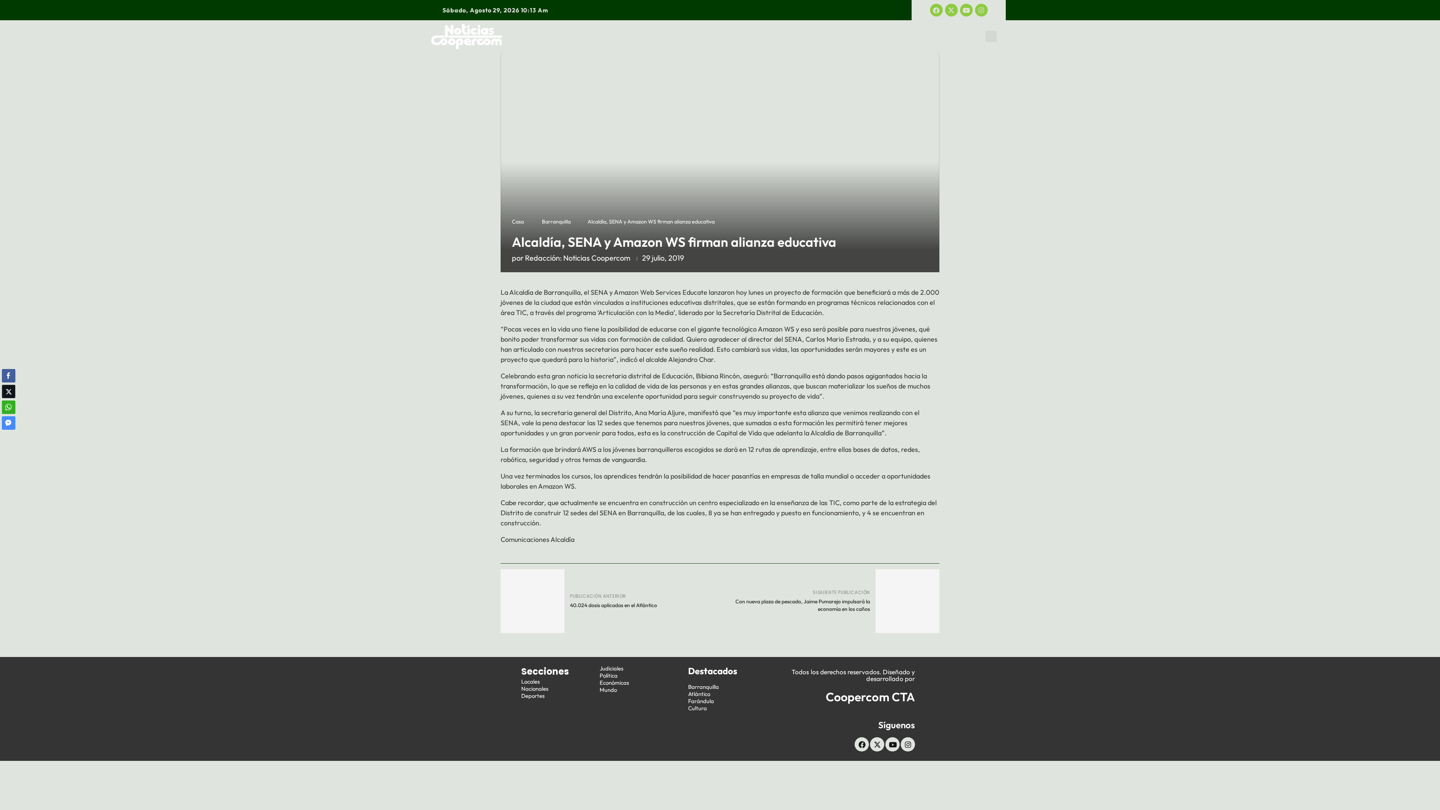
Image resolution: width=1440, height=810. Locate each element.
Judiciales (719, 36)
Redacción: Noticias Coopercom (577, 257)
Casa (518, 221)
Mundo (939, 36)
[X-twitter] (951, 10)
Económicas (821, 36)
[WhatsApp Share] (8, 407)
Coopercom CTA (870, 696)
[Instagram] (981, 10)
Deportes (668, 36)
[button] (991, 36)
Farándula (701, 701)
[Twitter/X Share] (8, 391)
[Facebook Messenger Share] (8, 423)
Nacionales (534, 688)
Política (769, 36)
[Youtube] (966, 10)
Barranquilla (556, 221)
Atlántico (699, 694)
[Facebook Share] (8, 375)
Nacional (618, 36)
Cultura (697, 708)
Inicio (531, 36)
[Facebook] (936, 10)
